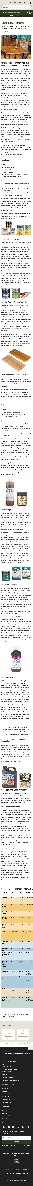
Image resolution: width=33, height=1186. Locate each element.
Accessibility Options (11, 1173)
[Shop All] (3, 3)
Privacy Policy (25, 1145)
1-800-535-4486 (7, 1071)
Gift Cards (5, 1088)
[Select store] (26, 3)
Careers (4, 1113)
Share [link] (7, 31)
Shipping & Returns (8, 1077)
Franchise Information (8, 1116)
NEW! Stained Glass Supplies (16, 15)
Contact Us (5, 1074)
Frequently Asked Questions (10, 1080)
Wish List (4, 1091)
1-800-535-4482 (7, 1066)
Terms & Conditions (21, 1169)
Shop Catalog (6, 1099)
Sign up (16, 1141)
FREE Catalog (6, 1094)
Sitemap (25, 1173)
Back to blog (10, 1043)
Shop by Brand (6, 1102)
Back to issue (25, 1043)
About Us (4, 1110)
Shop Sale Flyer (6, 1097)
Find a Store (5, 1119)
